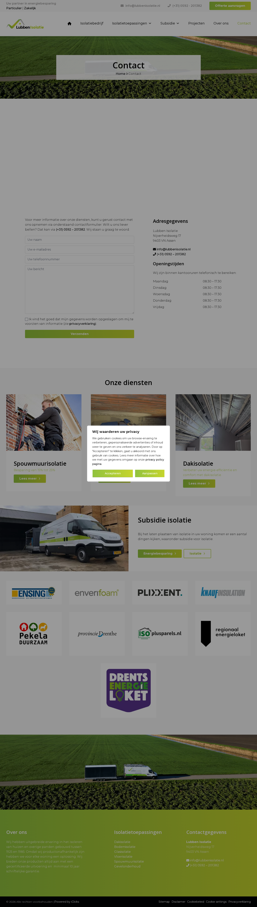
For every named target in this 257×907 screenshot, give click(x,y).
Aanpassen (149, 473)
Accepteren (113, 473)
